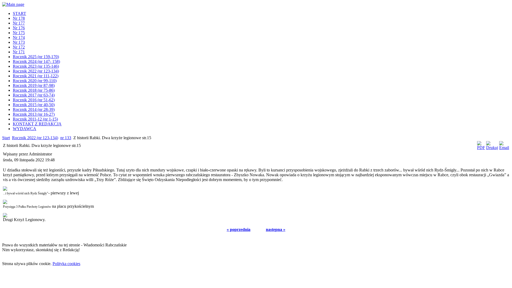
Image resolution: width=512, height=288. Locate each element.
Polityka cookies (66, 263)
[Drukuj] (492, 147)
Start (6, 137)
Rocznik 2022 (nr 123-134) (35, 137)
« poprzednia (238, 229)
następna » (275, 229)
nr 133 (65, 137)
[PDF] (481, 147)
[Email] (504, 147)
